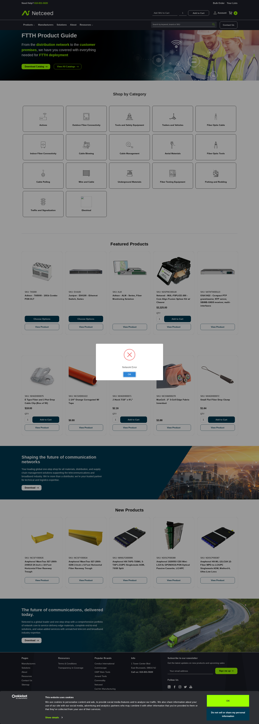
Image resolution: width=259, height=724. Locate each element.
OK (228, 701)
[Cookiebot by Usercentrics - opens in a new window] (25, 718)
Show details (52, 717)
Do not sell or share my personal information (228, 714)
